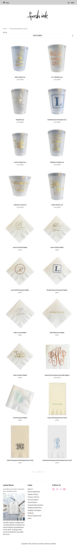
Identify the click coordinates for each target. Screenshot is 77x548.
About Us (30, 489)
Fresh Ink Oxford (32, 502)
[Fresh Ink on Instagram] (61, 489)
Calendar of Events (33, 494)
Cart (72, 3)
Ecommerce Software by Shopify (47, 543)
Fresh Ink (34, 543)
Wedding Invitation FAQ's (35, 507)
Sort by (5, 32)
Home (5, 28)
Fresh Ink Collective (33, 500)
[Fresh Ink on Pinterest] (57, 489)
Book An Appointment (34, 491)
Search (29, 518)
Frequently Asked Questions (35, 505)
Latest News (8, 485)
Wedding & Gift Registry (34, 510)
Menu (7, 3)
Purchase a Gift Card (33, 497)
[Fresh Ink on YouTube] (64, 489)
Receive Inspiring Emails (34, 516)
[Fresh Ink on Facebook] (53, 489)
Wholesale (30, 513)
